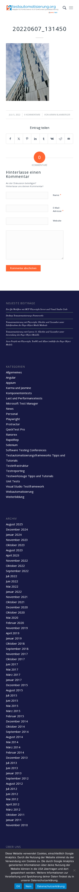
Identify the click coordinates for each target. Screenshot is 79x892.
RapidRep (12, 440)
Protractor (13, 424)
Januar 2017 (14, 680)
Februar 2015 (15, 716)
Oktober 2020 (15, 612)
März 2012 (13, 809)
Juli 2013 (11, 763)
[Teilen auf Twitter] (19, 139)
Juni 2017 (12, 664)
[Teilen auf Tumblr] (44, 139)
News (10, 408)
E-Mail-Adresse (58, 209)
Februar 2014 (15, 752)
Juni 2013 (12, 768)
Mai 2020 (12, 617)
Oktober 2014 (15, 726)
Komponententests (19, 393)
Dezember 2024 (17, 529)
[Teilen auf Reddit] (60, 139)
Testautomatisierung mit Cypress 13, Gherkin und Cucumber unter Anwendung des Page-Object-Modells (35, 333)
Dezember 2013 (17, 757)
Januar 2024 (14, 534)
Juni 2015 (12, 700)
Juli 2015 (11, 695)
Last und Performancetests (24, 398)
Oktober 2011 (15, 815)
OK (18, 886)
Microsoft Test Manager (22, 403)
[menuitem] (62, 7)
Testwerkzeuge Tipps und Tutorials (29, 476)
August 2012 (14, 783)
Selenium (12, 445)
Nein (28, 886)
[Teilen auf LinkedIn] (35, 139)
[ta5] (33, 7)
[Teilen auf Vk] (52, 139)
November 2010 (17, 825)
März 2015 (13, 711)
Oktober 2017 (15, 659)
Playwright (13, 419)
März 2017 (13, 674)
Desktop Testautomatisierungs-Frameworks (24, 315)
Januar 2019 (14, 638)
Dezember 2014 (17, 721)
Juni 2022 (12, 581)
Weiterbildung (15, 497)
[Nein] (74, 870)
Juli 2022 (11, 576)
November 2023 (17, 540)
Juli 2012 (11, 789)
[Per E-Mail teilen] (69, 139)
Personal (12, 414)
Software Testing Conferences (26, 450)
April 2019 (12, 633)
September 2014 (17, 732)
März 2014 (13, 747)
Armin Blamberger (59, 114)
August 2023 (14, 550)
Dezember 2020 (17, 607)
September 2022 (17, 571)
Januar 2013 (14, 773)
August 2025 (14, 524)
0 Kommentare (32, 114)
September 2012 (17, 778)
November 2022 (17, 560)
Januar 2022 (14, 592)
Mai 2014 (12, 742)
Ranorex (11, 434)
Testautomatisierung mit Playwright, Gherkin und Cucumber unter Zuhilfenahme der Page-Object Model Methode (35, 324)
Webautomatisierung (20, 491)
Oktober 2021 (15, 602)
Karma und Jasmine (18, 388)
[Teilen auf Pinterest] (27, 139)
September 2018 (17, 649)
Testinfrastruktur (17, 466)
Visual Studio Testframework (25, 486)
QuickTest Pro (15, 429)
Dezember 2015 (17, 685)
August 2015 (14, 690)
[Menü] (71, 7)
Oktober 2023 (15, 545)
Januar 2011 (14, 820)
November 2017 (17, 654)
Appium (11, 383)
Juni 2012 (12, 794)
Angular (11, 377)
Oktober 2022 (15, 566)
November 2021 (17, 597)
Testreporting (15, 471)
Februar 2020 (15, 623)
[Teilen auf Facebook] (10, 139)
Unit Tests (13, 481)
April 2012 (12, 804)
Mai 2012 (12, 799)
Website (57, 220)
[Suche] (62, 7)
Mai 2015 (12, 706)
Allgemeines (14, 372)
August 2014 (14, 737)
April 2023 (12, 555)
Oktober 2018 (15, 643)
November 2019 (17, 628)
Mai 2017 (12, 669)
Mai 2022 (12, 586)
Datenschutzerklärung (51, 886)
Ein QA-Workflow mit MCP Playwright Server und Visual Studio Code (36, 309)
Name (57, 195)
